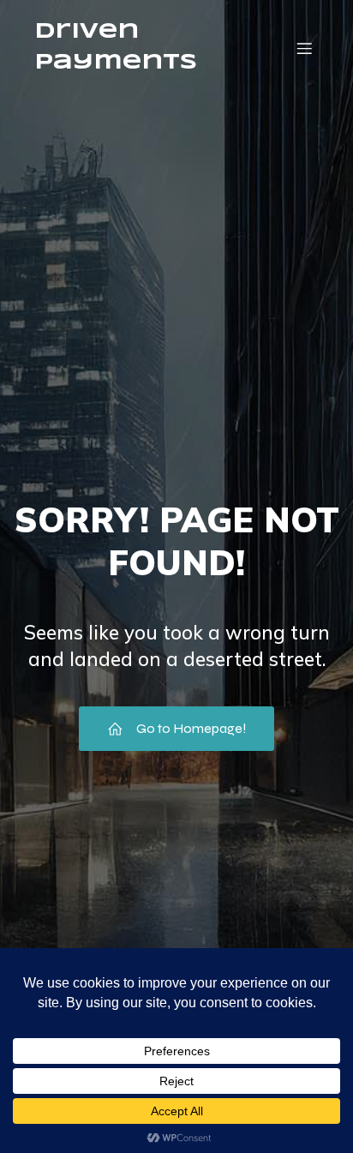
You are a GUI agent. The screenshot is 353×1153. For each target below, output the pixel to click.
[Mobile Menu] (304, 48)
